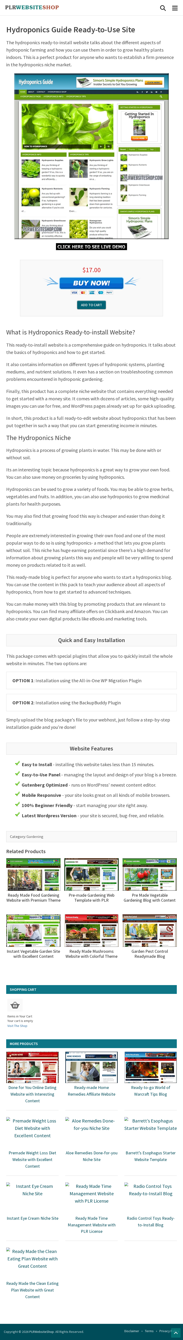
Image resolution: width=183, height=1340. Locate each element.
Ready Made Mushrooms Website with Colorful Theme (91, 953)
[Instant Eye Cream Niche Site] (32, 1198)
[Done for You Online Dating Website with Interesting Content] (32, 1067)
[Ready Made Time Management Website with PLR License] (91, 1198)
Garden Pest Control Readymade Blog (150, 953)
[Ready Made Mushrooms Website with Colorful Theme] (91, 930)
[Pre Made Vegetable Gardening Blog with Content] (149, 874)
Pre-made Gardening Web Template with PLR (91, 897)
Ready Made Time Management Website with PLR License (92, 1224)
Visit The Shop (17, 1026)
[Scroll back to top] (176, 1333)
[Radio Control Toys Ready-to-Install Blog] (150, 1198)
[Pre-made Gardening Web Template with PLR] (91, 874)
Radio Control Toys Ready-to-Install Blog (151, 1221)
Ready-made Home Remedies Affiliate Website (91, 1091)
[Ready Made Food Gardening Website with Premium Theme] (33, 874)
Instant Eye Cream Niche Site (32, 1218)
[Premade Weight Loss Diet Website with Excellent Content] (32, 1132)
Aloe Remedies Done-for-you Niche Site (91, 1156)
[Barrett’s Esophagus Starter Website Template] (150, 1132)
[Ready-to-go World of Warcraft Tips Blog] (150, 1067)
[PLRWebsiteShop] (39, 7)
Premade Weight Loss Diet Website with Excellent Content (32, 1159)
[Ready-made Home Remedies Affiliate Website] (91, 1067)
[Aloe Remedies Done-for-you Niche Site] (91, 1132)
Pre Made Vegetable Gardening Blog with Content (150, 897)
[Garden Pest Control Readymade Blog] (149, 930)
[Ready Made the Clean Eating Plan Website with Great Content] (32, 1263)
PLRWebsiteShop (41, 1332)
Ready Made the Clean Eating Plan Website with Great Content (32, 1290)
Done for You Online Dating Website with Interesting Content (32, 1094)
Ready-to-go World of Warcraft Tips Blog (150, 1091)
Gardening (34, 836)
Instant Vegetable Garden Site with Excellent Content (33, 953)
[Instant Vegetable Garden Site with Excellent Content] (33, 930)
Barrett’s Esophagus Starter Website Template (151, 1156)
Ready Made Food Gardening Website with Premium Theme (33, 897)
